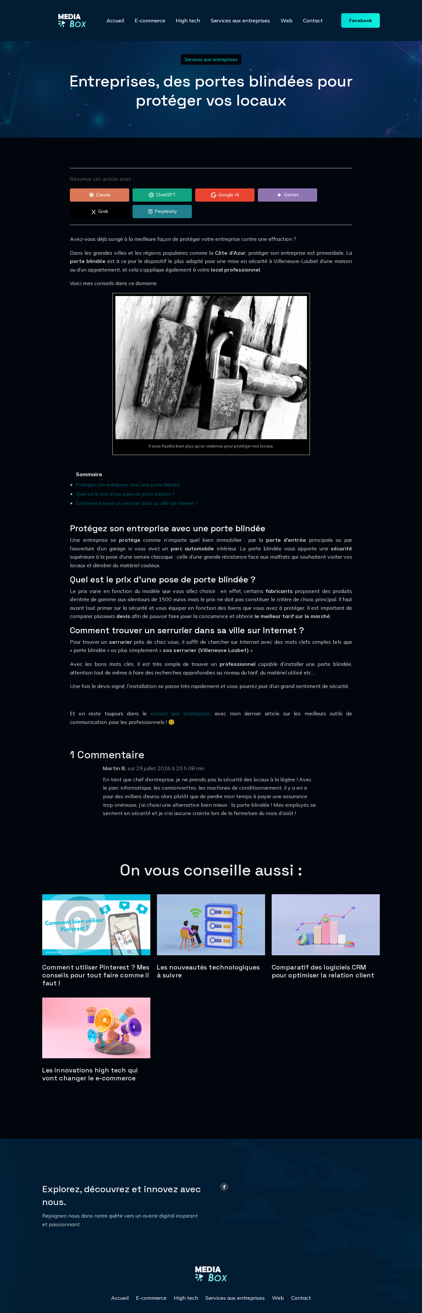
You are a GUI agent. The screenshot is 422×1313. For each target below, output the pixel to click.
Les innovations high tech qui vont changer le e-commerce (90, 1074)
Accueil (115, 20)
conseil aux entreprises (180, 713)
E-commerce (150, 20)
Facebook (360, 20)
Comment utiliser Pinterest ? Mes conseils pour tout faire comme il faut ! (95, 975)
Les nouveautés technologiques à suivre (208, 971)
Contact (313, 20)
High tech (188, 20)
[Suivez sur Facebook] (224, 1187)
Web (286, 20)
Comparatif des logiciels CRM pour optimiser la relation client (323, 971)
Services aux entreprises (240, 20)
